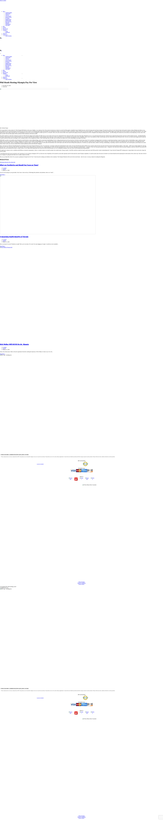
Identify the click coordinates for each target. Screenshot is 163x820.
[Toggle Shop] (22, 40)
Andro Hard (7, 6)
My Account (5, 21)
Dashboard (7, 24)
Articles (4, 154)
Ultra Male (7, 17)
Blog (4, 18)
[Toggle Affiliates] (22, 58)
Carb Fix (7, 7)
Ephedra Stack (8, 11)
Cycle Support (8, 8)
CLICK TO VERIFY (40, 448)
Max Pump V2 (8, 14)
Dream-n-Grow (8, 9)
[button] (5, 4)
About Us (5, 25)
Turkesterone (8, 16)
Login (6, 23)
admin (5, 152)
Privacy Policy (81, 569)
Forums (4, 20)
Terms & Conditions (81, 567)
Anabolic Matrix (8, 5)
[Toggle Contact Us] (22, 63)
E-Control (7, 10)
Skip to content (3, 0)
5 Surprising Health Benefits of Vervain (14, 221)
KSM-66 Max (8, 13)
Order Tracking (8, 28)
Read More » (2, 159)
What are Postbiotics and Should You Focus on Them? (19, 150)
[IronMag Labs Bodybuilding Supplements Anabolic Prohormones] (3, 1)
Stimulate (7, 15)
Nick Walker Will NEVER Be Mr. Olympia (14, 329)
